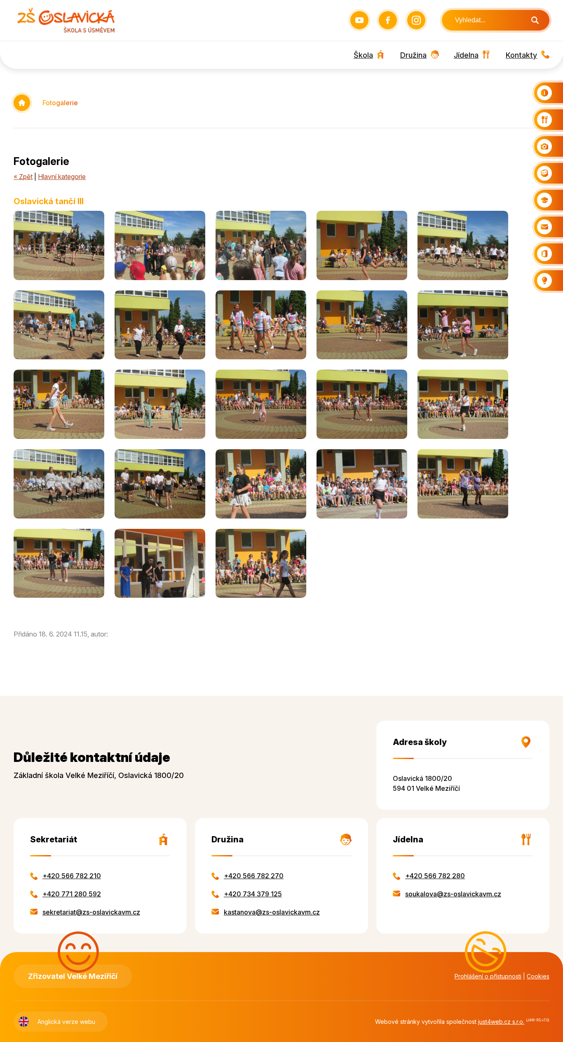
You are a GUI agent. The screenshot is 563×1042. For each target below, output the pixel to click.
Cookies (538, 976)
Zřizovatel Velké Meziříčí (72, 976)
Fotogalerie (60, 103)
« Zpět (23, 176)
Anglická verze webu (66, 1021)
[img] (59, 245)
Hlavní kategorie (62, 176)
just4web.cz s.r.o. (501, 1021)
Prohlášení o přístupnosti (488, 976)
